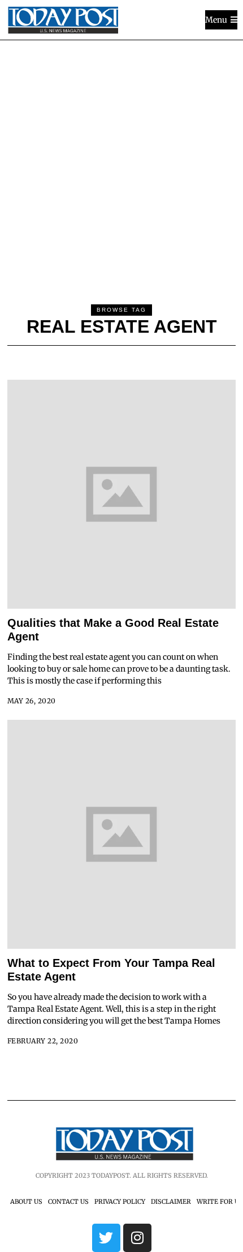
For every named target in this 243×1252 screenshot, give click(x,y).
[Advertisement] (121, 168)
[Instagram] (137, 1238)
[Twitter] (106, 1238)
